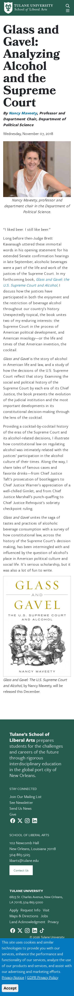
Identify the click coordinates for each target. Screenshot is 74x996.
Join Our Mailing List (25, 796)
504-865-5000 (33, 902)
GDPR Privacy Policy (42, 977)
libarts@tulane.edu (24, 860)
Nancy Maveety (23, 113)
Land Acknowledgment (27, 921)
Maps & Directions (23, 915)
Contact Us (21, 870)
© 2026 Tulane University (47, 936)
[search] (67, 6)
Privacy (53, 921)
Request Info (30, 910)
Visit (46, 910)
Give (12, 814)
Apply (13, 910)
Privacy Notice (13, 977)
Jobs (44, 915)
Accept (10, 988)
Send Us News (20, 808)
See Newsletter (21, 802)
